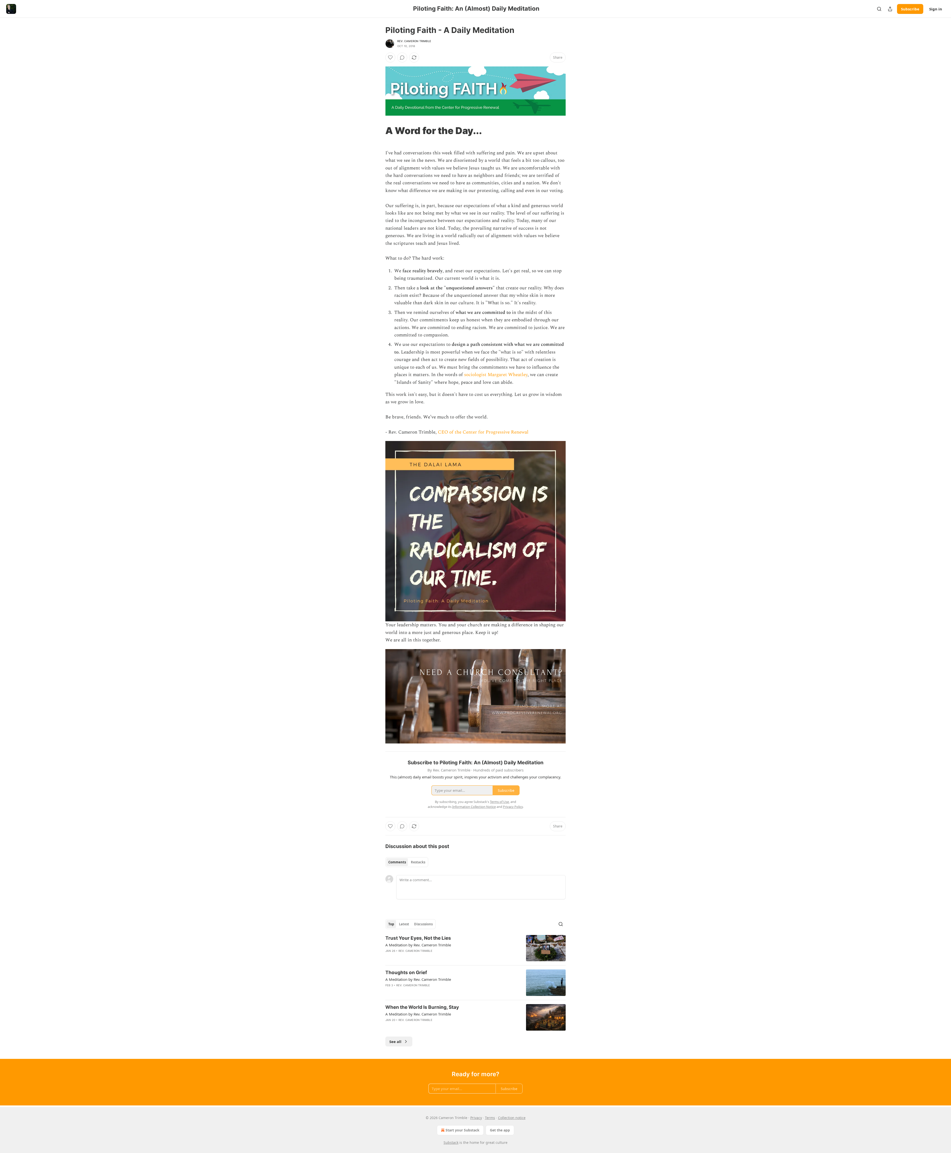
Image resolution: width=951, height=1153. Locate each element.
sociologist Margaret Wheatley (496, 374)
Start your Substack (462, 1130)
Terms (490, 1117)
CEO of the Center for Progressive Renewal (483, 432)
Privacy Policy (513, 806)
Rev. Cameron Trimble (414, 41)
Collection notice (512, 1117)
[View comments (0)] (402, 57)
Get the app (500, 1130)
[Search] (879, 9)
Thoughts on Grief (406, 972)
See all (395, 1041)
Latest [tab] (404, 924)
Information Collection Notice (474, 806)
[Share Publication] (890, 9)
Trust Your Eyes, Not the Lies (418, 938)
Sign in (935, 8)
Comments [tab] (397, 862)
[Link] (378, 131)
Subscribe (910, 8)
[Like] (390, 57)
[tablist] (406, 862)
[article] (475, 948)
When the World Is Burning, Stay (422, 1007)
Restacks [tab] (418, 862)
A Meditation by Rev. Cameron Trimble (418, 944)
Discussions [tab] (423, 924)
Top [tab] (391, 924)
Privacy (476, 1117)
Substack (451, 1142)
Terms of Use (499, 801)
